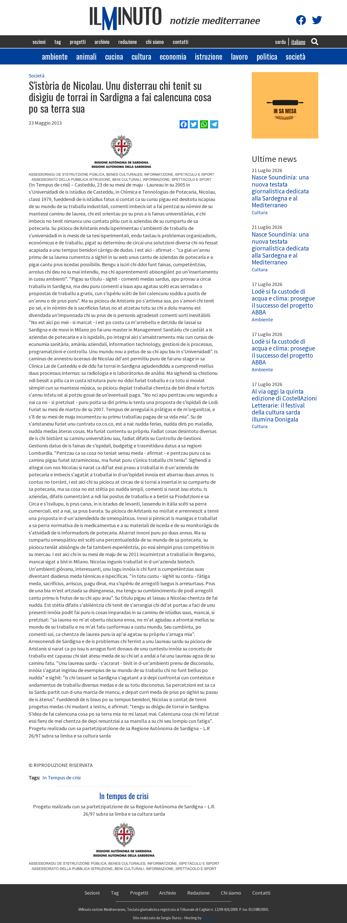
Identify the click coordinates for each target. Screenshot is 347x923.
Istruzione (208, 56)
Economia (173, 56)
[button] (314, 41)
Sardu (280, 41)
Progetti (78, 41)
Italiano (298, 41)
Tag (57, 41)
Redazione (127, 41)
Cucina (114, 56)
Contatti (180, 41)
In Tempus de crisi (61, 777)
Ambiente (55, 56)
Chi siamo (155, 41)
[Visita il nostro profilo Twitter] (317, 20)
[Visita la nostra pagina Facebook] (301, 20)
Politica (267, 56)
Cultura (141, 56)
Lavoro (239, 56)
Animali (86, 56)
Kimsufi (208, 917)
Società (295, 56)
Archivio (101, 41)
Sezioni (39, 41)
